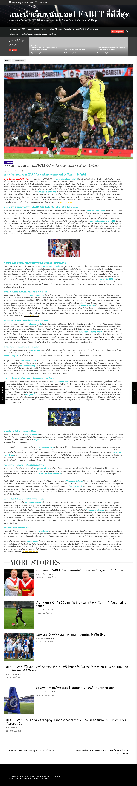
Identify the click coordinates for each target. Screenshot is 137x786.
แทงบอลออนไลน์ (9, 162)
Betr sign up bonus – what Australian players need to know (77, 48)
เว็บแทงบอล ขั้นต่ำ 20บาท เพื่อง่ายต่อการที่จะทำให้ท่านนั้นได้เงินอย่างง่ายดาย (81, 604)
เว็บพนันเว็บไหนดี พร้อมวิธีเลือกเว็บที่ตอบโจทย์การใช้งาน (81, 29)
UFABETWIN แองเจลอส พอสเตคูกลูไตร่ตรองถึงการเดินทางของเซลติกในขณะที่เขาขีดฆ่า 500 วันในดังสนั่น (67, 722)
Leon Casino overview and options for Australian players (46, 48)
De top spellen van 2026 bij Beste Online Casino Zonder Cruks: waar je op (112, 48)
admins (6, 171)
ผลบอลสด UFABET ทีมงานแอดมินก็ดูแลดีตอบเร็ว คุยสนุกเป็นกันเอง (79, 570)
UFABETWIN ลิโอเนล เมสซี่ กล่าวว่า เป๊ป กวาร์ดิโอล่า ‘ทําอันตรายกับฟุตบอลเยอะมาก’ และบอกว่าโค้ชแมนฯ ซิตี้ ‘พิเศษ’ (67, 669)
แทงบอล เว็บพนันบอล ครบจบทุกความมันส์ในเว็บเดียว (70, 635)
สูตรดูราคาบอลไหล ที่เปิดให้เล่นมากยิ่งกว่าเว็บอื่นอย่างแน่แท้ (75, 688)
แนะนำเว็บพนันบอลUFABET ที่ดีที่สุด (69, 14)
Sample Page (15, 29)
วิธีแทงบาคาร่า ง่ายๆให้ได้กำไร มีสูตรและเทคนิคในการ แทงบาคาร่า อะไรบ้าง (33, 34)
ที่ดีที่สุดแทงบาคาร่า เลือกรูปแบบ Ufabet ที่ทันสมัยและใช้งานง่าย (42, 29)
